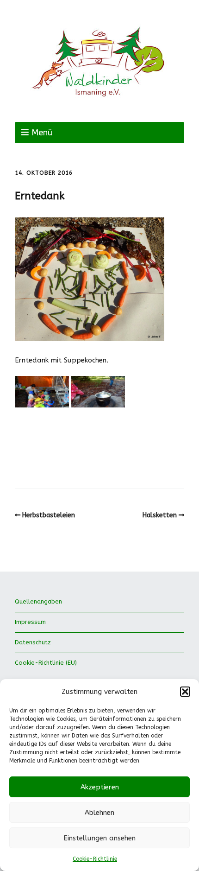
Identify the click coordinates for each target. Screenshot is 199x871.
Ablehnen (99, 812)
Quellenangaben (38, 601)
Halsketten (160, 515)
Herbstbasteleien (48, 515)
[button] (185, 691)
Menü (41, 132)
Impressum (30, 621)
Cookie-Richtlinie (95, 859)
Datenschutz (33, 642)
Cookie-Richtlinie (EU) (46, 662)
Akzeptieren (100, 787)
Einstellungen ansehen (99, 838)
